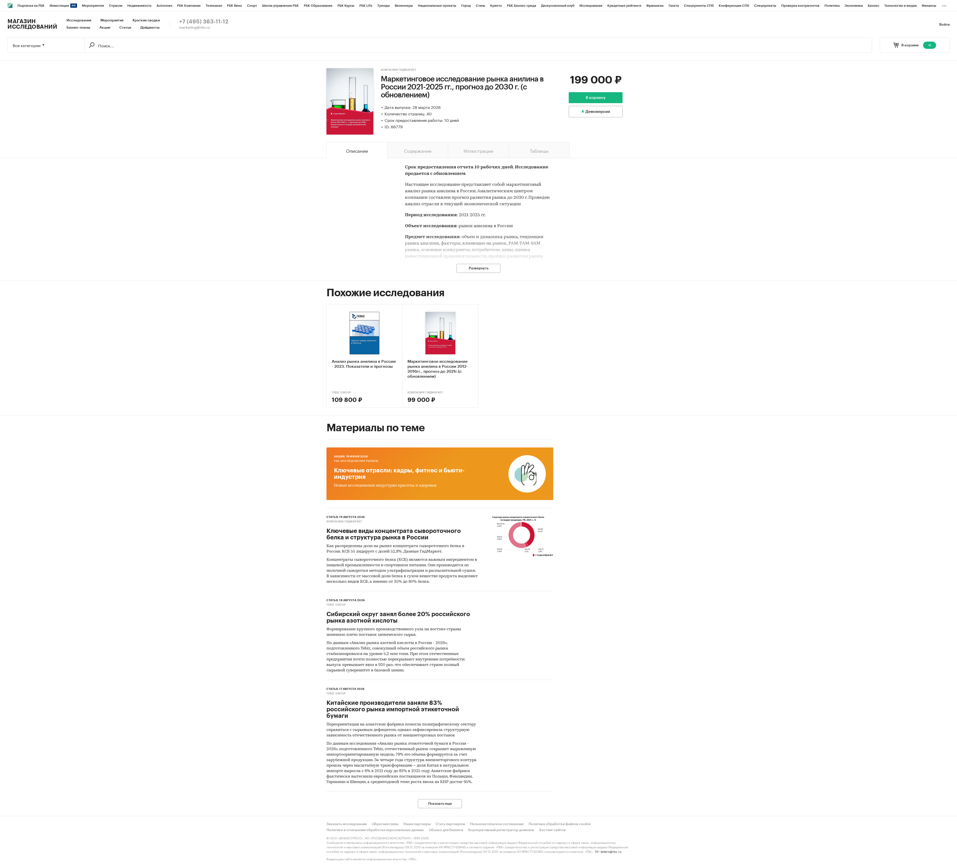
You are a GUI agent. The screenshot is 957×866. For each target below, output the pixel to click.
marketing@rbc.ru (194, 27)
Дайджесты (150, 27)
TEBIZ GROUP (341, 392)
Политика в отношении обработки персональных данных (375, 830)
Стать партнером (450, 824)
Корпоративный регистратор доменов (501, 830)
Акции (104, 27)
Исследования (79, 20)
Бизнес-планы (78, 27)
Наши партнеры (417, 824)
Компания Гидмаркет (398, 70)
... (944, 4)
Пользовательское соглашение (497, 824)
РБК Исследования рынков (356, 461)
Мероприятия (111, 20)
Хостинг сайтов (552, 830)
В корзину (596, 98)
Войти (944, 24)
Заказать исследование (346, 824)
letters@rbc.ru (611, 851)
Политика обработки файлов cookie (560, 824)
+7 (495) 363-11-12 (203, 21)
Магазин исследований (32, 24)
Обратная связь (385, 824)
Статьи (125, 27)
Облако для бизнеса (446, 830)
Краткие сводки (146, 20)
